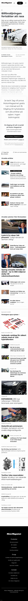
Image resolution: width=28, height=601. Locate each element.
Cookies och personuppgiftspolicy (14, 557)
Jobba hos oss (14, 578)
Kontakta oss (14, 575)
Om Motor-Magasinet (14, 581)
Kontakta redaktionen (14, 573)
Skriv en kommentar (21, 152)
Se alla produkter (14, 550)
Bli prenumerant (14, 542)
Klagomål (14, 562)
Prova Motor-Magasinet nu (14, 136)
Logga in (21, 139)
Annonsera (14, 547)
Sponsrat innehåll (14, 565)
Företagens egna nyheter (10, 314)
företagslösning (19, 144)
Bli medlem (14, 545)
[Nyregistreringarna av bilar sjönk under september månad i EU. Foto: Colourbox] (14, 37)
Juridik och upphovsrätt (14, 560)
